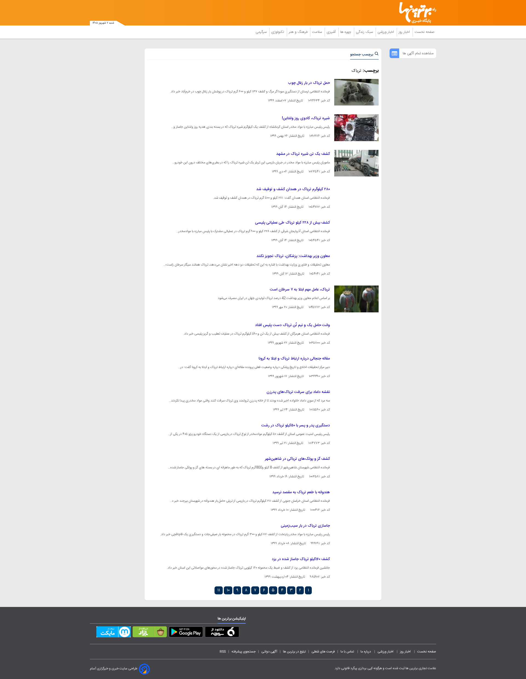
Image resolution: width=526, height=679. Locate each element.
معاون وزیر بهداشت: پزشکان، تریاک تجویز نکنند (293, 256)
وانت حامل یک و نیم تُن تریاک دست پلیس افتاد (292, 325)
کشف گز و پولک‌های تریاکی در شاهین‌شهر (297, 459)
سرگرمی (262, 32)
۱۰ (228, 590)
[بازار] (150, 633)
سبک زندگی (365, 32)
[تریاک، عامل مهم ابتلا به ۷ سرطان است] (356, 299)
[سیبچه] (222, 633)
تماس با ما (348, 651)
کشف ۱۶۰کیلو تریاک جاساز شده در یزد (301, 559)
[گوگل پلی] (186, 633)
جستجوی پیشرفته (243, 651)
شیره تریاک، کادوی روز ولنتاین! (306, 118)
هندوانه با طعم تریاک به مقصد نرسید (301, 492)
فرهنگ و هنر (298, 32)
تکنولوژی (278, 32)
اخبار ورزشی (386, 32)
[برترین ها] (415, 12)
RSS (223, 651)
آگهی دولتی (269, 651)
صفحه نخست (424, 32)
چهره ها (346, 32)
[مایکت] (113, 633)
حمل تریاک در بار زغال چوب (309, 83)
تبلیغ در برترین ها (294, 651)
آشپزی (332, 32)
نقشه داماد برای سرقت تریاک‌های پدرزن (298, 392)
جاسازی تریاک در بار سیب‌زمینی (305, 526)
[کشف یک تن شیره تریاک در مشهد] (356, 163)
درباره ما (366, 651)
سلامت (317, 32)
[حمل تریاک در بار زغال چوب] (356, 92)
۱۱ (218, 590)
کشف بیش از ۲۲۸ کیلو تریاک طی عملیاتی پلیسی (292, 223)
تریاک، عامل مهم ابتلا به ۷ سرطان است (300, 290)
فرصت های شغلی (323, 651)
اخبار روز (405, 32)
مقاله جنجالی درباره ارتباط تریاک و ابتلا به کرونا (294, 359)
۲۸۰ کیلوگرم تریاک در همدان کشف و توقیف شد (293, 189)
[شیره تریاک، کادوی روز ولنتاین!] (356, 127)
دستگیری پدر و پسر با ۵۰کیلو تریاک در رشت (295, 426)
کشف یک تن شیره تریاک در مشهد (303, 154)
